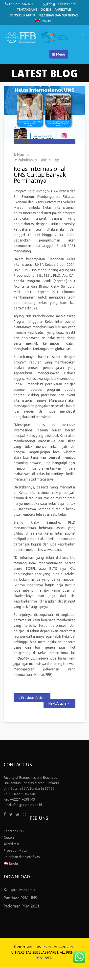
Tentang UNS (27, 9)
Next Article (57, 703)
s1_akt (41, 160)
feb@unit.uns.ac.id (61, 4)
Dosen (46, 9)
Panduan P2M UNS (20, 898)
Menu (60, 54)
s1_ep (54, 160)
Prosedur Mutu (22, 15)
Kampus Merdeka (19, 889)
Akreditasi (63, 9)
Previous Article (33, 698)
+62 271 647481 (21, 4)
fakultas (25, 160)
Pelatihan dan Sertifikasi (58, 15)
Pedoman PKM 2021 (22, 906)
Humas (23, 154)
